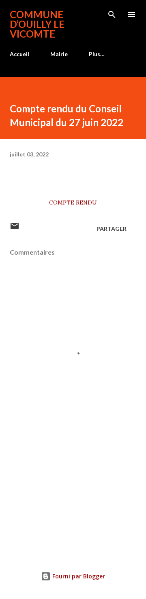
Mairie (59, 54)
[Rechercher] (112, 14)
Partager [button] (112, 228)
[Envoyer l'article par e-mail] (14, 228)
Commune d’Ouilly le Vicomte (37, 24)
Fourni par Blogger (78, 576)
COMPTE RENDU (73, 202)
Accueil (19, 54)
